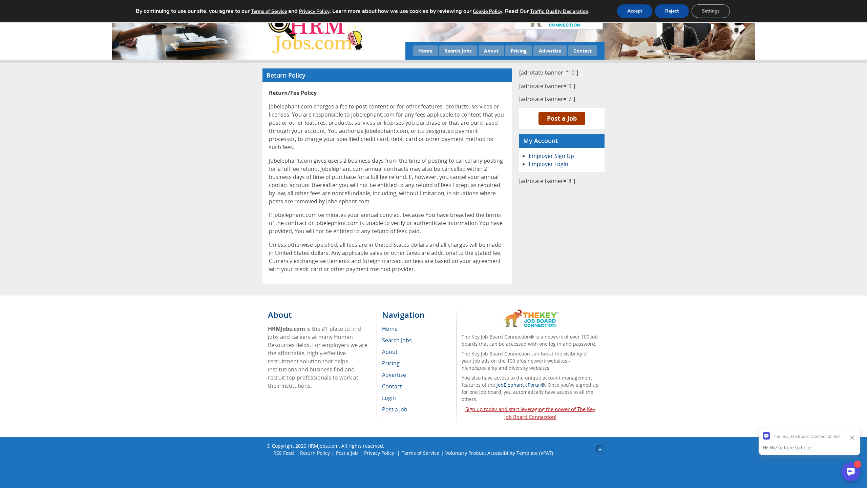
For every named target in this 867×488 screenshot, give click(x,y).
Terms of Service (420, 453)
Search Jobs (458, 50)
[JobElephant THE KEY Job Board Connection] (530, 312)
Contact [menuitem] (392, 386)
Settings (711, 11)
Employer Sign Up (551, 156)
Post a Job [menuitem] (394, 409)
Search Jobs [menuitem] (397, 340)
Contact (582, 50)
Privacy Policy (380, 453)
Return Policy (315, 453)
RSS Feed (283, 453)
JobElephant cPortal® (520, 385)
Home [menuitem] (390, 328)
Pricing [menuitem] (391, 363)
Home (425, 50)
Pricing (519, 50)
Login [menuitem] (389, 398)
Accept (634, 11)
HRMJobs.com (323, 446)
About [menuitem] (390, 351)
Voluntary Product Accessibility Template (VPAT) (499, 453)
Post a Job (562, 118)
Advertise (550, 50)
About (491, 50)
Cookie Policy (487, 11)
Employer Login (548, 164)
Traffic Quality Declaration (559, 11)
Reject (672, 11)
